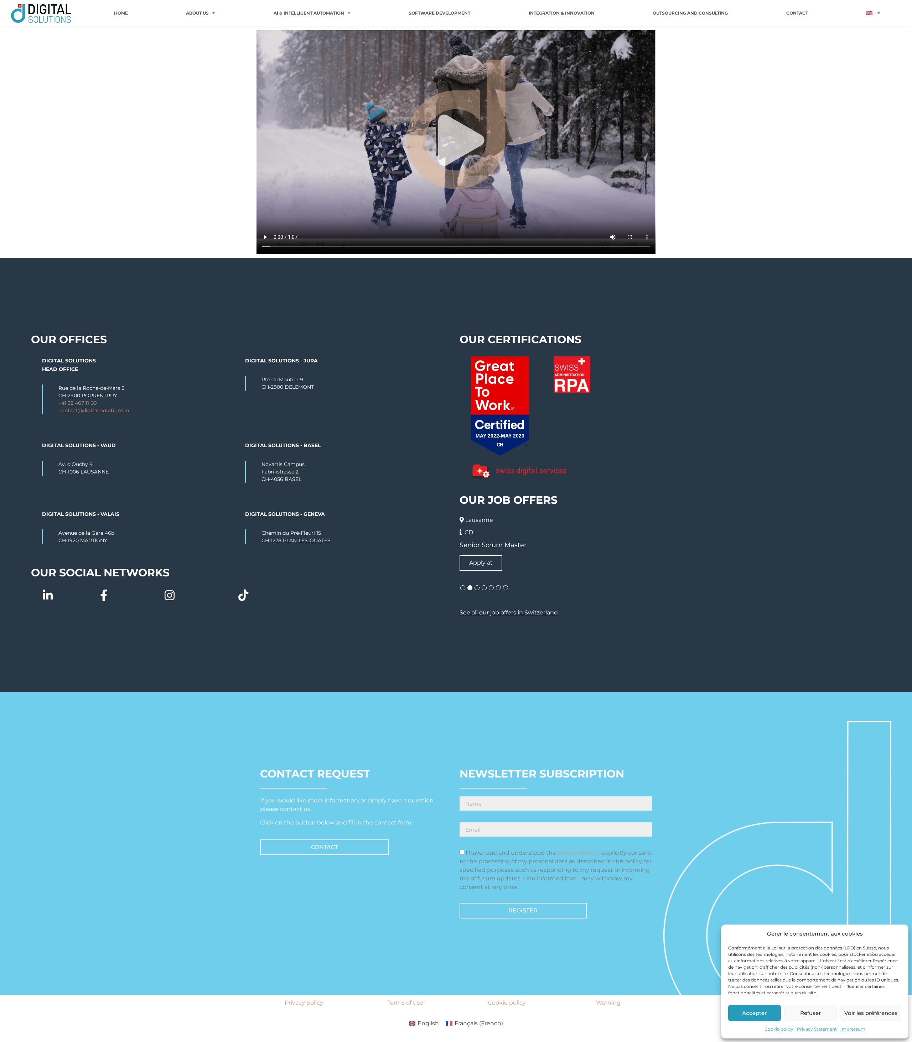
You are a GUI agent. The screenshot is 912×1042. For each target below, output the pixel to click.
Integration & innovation (562, 13)
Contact (797, 13)
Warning (608, 1002)
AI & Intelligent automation (309, 13)
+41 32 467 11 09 (77, 403)
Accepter (754, 1013)
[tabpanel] (670, 542)
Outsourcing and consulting (690, 13)
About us (197, 13)
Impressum (852, 1029)
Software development (439, 13)
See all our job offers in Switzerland (509, 612)
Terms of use (405, 1002)
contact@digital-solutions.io (93, 410)
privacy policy (577, 852)
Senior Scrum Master (493, 545)
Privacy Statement (817, 1029)
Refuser (810, 1013)
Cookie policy (779, 1029)
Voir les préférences (870, 1013)
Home (121, 13)
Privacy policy (304, 1002)
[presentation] (462, 587)
